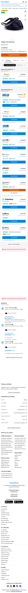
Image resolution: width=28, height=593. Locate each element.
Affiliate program (4, 560)
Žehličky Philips (15, 8)
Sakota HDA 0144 (18, 447)
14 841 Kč (23, 154)
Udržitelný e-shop (5, 579)
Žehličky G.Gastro (4, 464)
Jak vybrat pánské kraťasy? (6, 473)
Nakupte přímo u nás (5, 535)
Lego (16, 462)
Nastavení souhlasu (5, 537)
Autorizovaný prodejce (15, 100)
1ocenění (13, 78)
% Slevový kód (14, 102)
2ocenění (7, 102)
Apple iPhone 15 (18, 455)
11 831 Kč (21, 94)
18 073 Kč (23, 214)
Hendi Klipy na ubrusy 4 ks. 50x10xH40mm (21, 442)
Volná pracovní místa (5, 514)
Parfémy (16, 457)
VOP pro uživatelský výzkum (7, 543)
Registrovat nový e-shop (6, 551)
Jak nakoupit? (4, 530)
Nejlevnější (19, 65)
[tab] (8, 60)
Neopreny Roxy (4, 454)
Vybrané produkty (19, 436)
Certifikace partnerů (5, 575)
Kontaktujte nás (14, 491)
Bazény (16, 458)
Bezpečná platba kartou (6, 541)
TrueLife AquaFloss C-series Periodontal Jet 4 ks (21, 440)
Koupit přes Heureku (14, 190)
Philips (25, 400)
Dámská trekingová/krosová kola (7, 452)
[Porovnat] (25, 11)
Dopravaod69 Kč (22, 201)
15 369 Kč (23, 183)
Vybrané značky (5, 458)
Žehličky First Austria (5, 465)
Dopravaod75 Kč (22, 128)
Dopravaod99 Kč (22, 97)
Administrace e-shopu (5, 549)
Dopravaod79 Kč (22, 142)
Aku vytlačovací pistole (6, 440)
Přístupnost (3, 524)
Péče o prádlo (4, 8)
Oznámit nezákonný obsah (6, 522)
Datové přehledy (4, 558)
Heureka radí (3, 533)
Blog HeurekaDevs (5, 520)
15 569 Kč (23, 199)
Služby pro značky (5, 556)
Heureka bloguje (4, 518)
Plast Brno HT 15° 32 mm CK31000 (21, 449)
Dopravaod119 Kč (22, 215)
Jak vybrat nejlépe (6, 471)
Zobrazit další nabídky (14, 244)
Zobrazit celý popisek (14, 392)
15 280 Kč (23, 169)
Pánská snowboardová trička (7, 442)
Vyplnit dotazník (14, 496)
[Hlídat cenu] (25, 15)
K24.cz (21, 309)
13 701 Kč (23, 126)
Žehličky (9, 8)
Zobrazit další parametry (14, 428)
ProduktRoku (4, 573)
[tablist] (14, 60)
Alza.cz (21, 343)
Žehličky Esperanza (5, 460)
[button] (8, 60)
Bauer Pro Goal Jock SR (19, 443)
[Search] (2, 60)
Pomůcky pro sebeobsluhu (6, 438)
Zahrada (16, 464)
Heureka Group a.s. (16, 590)
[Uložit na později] (25, 19)
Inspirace (3, 577)
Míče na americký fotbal (6, 445)
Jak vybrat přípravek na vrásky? (7, 477)
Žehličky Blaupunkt (5, 462)
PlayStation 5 (17, 460)
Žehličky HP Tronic (5, 467)
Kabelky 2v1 (3, 449)
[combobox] (14, 5)
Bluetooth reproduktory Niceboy (7, 447)
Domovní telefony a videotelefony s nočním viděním (7, 450)
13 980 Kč (23, 140)
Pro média (3, 516)
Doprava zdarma (22, 156)
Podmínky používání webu (16, 591)
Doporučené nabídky (10, 65)
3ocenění (14, 203)
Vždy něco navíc (21, 51)
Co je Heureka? (4, 509)
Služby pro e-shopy (5, 552)
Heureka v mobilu (4, 532)
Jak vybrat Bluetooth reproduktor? (7, 475)
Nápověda (3, 564)
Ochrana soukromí (5, 539)
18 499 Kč (23, 228)
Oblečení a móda (18, 467)
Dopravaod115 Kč (22, 76)
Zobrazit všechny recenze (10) (14, 357)
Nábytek (16, 465)
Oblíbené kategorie (6, 436)
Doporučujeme (18, 453)
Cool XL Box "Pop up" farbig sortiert (21, 438)
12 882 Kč (23, 74)
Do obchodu (14, 82)
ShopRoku (3, 571)
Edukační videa (4, 562)
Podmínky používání (5, 513)
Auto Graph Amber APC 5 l (20, 445)
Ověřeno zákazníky (5, 570)
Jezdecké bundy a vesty (6, 443)
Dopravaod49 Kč (22, 170)
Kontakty (3, 511)
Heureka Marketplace (5, 554)
